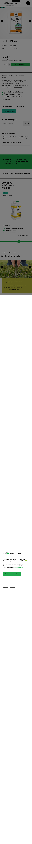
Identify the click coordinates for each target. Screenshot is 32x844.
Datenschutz (12, 587)
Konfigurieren (7, 580)
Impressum (5, 587)
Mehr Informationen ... (19, 567)
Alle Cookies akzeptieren (12, 574)
